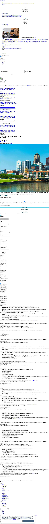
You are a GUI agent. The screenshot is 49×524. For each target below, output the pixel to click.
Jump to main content (2, 0)
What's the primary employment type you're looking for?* (3, 260)
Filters (1, 77)
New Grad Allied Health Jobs (5, 498)
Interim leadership (24, 41)
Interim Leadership (6, 24)
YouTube (3, 513)
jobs (5, 80)
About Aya (3, 48)
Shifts (40, 39)
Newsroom (15, 48)
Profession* (1, 231)
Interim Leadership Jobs (4, 495)
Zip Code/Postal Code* (3, 228)
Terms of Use (43, 202)
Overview (6, 3)
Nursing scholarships (30, 3)
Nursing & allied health (10, 41)
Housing (25, 3)
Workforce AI (29, 39)
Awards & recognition (18, 48)
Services (3, 40)
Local (2, 12)
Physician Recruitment (4, 504)
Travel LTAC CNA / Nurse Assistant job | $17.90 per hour (7, 131)
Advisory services (45, 41)
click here (33, 320)
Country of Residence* (3, 226)
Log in (1, 509)
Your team (27, 3)
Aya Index (3, 505)
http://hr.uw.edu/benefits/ (17, 418)
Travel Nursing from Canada (5, 496)
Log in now (26, 209)
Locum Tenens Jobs (4, 494)
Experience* (2, 239)
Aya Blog (3, 488)
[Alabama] (4, 246)
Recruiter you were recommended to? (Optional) (3, 271)
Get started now (24, 207)
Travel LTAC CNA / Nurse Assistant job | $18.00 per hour (7, 126)
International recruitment (34, 41)
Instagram (3, 512)
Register (21, 15)
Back (2, 3)
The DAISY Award (4, 486)
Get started (3, 141)
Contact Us (3, 484)
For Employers (3, 38)
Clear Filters (12, 76)
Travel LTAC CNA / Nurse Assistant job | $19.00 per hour (7, 89)
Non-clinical (20, 41)
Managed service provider (40, 41)
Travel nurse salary (16, 3)
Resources (3, 43)
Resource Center (3, 506)
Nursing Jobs (3, 493)
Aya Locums (3, 489)
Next (2, 304)
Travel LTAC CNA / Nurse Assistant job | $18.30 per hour (7, 117)
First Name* (2, 216)
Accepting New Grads (3, 59)
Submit (5, 304)
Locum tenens (14, 41)
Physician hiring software (14, 42)
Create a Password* (3, 247)
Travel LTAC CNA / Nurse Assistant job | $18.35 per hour (7, 94)
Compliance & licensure (21, 3)
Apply (2, 509)
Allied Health (3, 4)
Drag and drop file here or (3, 276)
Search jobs (8, 3)
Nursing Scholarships (4, 487)
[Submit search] (8, 508)
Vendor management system (21, 42)
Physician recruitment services (38, 42)
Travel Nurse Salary (4, 499)
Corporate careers (12, 48)
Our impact (8, 48)
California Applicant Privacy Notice (37, 202)
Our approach (5, 48)
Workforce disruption (28, 41)
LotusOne (14, 39)
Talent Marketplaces (4, 503)
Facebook (3, 511)
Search (12, 74)
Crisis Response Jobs (4, 497)
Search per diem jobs (10, 15)
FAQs (33, 3)
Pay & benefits (12, 3)
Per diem (3, 14)
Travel (2, 2)
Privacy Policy (14, 519)
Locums (3, 24)
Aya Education (3, 490)
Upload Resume (2, 274)
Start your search (34, 37)
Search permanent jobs (11, 16)
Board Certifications (3, 241)
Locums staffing (26, 42)
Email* (1, 199)
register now (28, 85)
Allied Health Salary (4, 500)
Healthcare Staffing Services (5, 485)
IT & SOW (17, 41)
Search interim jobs (6, 25)
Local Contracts (6, 13)
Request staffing (3, 46)
